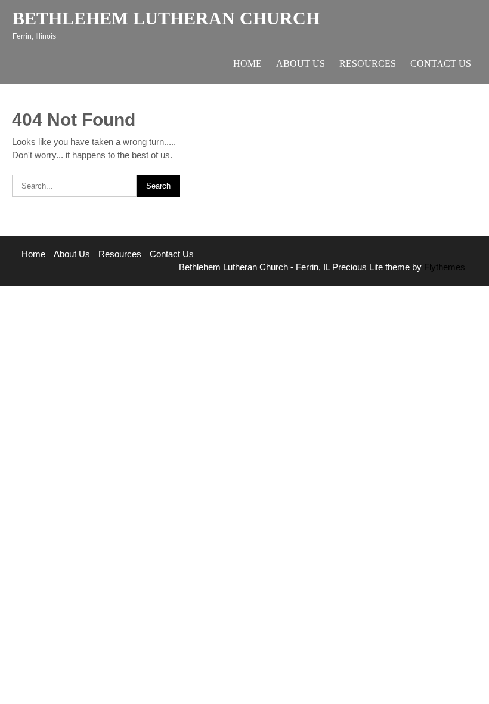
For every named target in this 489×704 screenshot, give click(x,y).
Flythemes (443, 267)
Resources (367, 63)
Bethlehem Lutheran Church (166, 18)
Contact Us (440, 63)
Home (247, 63)
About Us (300, 63)
